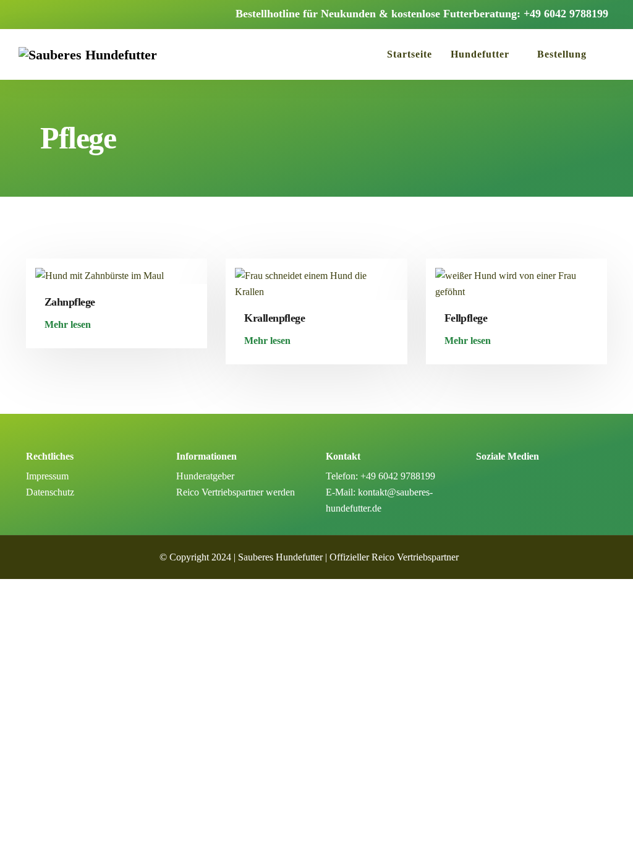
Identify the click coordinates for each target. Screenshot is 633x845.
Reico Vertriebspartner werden (235, 492)
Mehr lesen (68, 325)
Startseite (409, 54)
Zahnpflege (70, 302)
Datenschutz (50, 492)
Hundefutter (480, 54)
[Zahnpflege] (99, 270)
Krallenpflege (274, 318)
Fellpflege (466, 318)
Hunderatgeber (205, 476)
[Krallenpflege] (316, 278)
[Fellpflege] (516, 278)
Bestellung (562, 54)
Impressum (47, 476)
